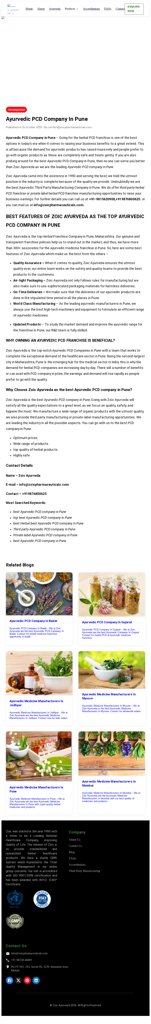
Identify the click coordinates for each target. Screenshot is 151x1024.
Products (70, 8)
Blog (72, 852)
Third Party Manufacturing (84, 870)
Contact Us (75, 845)
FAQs (72, 858)
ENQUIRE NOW (134, 9)
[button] (16, 110)
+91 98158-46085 (21, 959)
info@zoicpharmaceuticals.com (29, 953)
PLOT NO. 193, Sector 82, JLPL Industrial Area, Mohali (40, 968)
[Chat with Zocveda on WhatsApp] (4, 1020)
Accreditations (77, 864)
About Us (74, 839)
